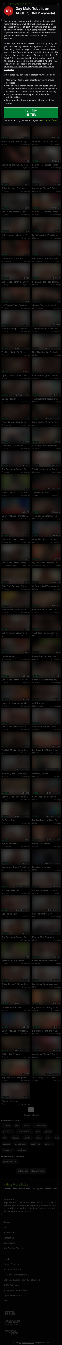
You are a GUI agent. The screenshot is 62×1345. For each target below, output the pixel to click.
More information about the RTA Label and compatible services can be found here (29, 66)
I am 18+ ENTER (31, 112)
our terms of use (49, 120)
